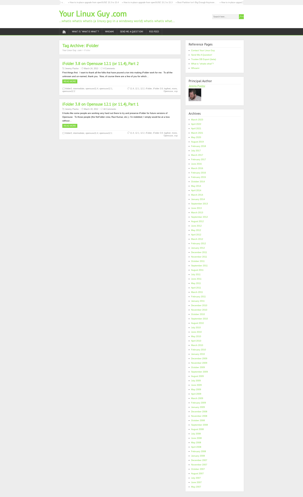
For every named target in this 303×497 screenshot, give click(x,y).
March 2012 (197, 239)
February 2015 (198, 177)
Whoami (109, 31)
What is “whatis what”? (85, 31)
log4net (167, 88)
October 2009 (198, 367)
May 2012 (196, 230)
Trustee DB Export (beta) (203, 59)
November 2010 (199, 310)
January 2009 (198, 407)
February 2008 (198, 451)
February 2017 (198, 159)
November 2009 (199, 363)
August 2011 (197, 270)
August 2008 (197, 429)
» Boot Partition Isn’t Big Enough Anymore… (190, 2)
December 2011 (199, 252)
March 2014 (197, 195)
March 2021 (197, 133)
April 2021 (196, 128)
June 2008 (196, 438)
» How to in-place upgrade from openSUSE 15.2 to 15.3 (142, 2)
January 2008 (198, 456)
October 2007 (198, 469)
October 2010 (198, 314)
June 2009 (196, 385)
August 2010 (197, 323)
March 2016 (197, 168)
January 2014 (198, 199)
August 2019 (197, 141)
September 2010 (199, 318)
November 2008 (199, 416)
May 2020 (196, 137)
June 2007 (196, 482)
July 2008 (196, 433)
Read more (70, 81)
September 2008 (199, 425)
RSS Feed (154, 31)
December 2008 (199, 411)
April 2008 (196, 447)
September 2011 (199, 265)
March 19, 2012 (91, 109)
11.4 (132, 88)
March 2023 (197, 119)
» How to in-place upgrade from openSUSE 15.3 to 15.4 (88, 2)
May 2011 (196, 283)
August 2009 (197, 376)
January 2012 (198, 248)
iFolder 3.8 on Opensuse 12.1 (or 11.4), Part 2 (100, 63)
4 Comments (109, 68)
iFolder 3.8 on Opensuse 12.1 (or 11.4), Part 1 (100, 104)
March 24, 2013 (91, 68)
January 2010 (198, 354)
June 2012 (196, 225)
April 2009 (196, 394)
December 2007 (199, 460)
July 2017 (196, 150)
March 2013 (197, 212)
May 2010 (196, 336)
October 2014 (198, 181)
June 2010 (196, 332)
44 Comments (109, 109)
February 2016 (198, 172)
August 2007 (197, 473)
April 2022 (196, 124)
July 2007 (196, 478)
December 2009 (199, 358)
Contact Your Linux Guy (203, 50)
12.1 (137, 88)
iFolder (149, 88)
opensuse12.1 (105, 88)
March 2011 (197, 292)
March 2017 (197, 155)
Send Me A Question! (131, 31)
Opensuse (168, 91)
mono (174, 88)
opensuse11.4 (92, 88)
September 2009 (199, 371)
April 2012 (196, 234)
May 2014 (196, 186)
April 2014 (196, 190)
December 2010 (199, 305)
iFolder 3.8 (158, 88)
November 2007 (199, 464)
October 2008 (198, 420)
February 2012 (198, 243)
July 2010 (196, 327)
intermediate (78, 88)
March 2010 (197, 345)
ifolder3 (68, 88)
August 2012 (197, 221)
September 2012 (199, 217)
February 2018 (198, 146)
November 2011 (199, 256)
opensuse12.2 (68, 91)
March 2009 (197, 398)
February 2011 (198, 296)
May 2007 (196, 486)
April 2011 (196, 287)
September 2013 (199, 203)
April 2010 (196, 340)
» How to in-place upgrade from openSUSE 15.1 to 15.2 (239, 2)
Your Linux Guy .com (93, 13)
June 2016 (196, 164)
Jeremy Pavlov (72, 68)
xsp (176, 91)
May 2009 (196, 389)
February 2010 (198, 349)
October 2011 (198, 261)
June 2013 (196, 208)
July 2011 (196, 274)
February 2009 (198, 402)
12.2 (142, 88)
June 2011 (196, 279)
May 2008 (196, 442)
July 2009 (196, 380)
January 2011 (198, 301)
